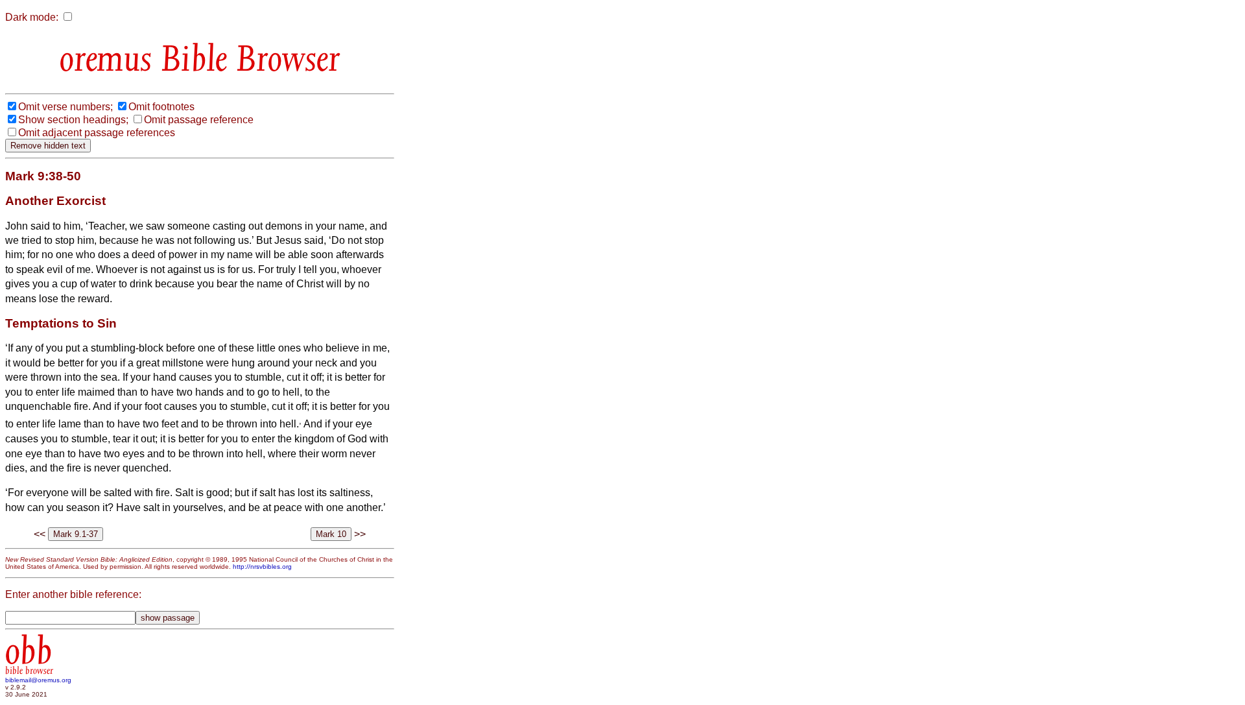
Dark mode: (31, 17)
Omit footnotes (161, 106)
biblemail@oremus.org (38, 680)
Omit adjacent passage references (96, 132)
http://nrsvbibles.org (262, 566)
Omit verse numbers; (65, 106)
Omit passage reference (199, 119)
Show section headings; (73, 119)
